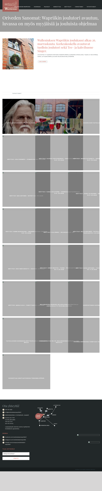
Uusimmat (6, 93)
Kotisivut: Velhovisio (90, 469)
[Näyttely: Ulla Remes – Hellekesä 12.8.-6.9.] (59, 232)
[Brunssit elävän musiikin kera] (59, 122)
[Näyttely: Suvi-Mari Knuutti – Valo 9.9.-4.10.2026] (26, 268)
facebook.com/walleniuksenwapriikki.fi (15, 437)
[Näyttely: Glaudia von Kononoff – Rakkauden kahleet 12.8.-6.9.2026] (59, 159)
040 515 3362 (8, 409)
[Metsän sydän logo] (88, 435)
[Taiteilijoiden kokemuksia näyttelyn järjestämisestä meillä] (26, 341)
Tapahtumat (17, 93)
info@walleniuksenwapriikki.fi (13, 412)
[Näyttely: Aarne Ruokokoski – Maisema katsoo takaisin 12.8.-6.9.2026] (26, 232)
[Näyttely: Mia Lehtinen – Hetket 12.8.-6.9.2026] (26, 195)
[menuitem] (6, 93)
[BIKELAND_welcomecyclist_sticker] (94, 442)
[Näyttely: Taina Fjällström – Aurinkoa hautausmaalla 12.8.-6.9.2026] (59, 192)
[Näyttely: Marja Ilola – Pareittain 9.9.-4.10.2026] (26, 305)
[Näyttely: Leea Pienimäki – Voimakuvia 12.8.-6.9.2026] (26, 159)
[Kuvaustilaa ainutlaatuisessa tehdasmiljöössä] (26, 378)
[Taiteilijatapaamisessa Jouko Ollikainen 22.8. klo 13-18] (26, 122)
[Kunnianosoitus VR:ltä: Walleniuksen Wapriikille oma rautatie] (59, 341)
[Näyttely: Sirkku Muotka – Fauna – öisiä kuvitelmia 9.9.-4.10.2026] (59, 268)
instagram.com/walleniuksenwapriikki (15, 439)
